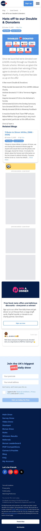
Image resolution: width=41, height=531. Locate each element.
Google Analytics (22, 509)
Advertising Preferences (9, 494)
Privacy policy (6, 488)
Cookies (21, 393)
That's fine (20, 522)
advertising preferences (10, 513)
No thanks (20, 527)
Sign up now (20, 323)
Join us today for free (20, 400)
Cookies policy (6, 491)
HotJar (14, 509)
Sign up (28, 3)
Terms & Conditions (23, 392)
